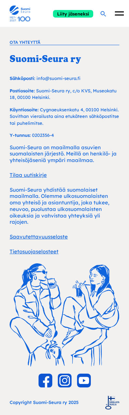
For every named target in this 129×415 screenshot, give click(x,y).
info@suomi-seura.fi (58, 78)
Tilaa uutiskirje (28, 175)
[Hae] (102, 13)
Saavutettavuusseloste (39, 236)
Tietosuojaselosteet (34, 251)
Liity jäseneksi (73, 14)
